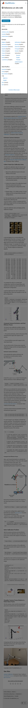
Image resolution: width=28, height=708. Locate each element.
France (3, 53)
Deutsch (18, 55)
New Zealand (5, 73)
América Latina (5, 32)
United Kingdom (19, 61)
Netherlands (18, 42)
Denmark (4, 44)
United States (5, 36)
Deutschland (5, 46)
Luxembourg (5, 59)
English (18, 57)
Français (18, 59)
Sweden (17, 51)
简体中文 (5, 78)
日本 (3, 82)
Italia (3, 57)
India (3, 71)
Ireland (3, 55)
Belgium (4, 42)
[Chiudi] (26, 3)
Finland (3, 51)
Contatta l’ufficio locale (14, 90)
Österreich (17, 46)
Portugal (17, 48)
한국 (3, 84)
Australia (4, 69)
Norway (17, 44)
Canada (4, 34)
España (3, 48)
